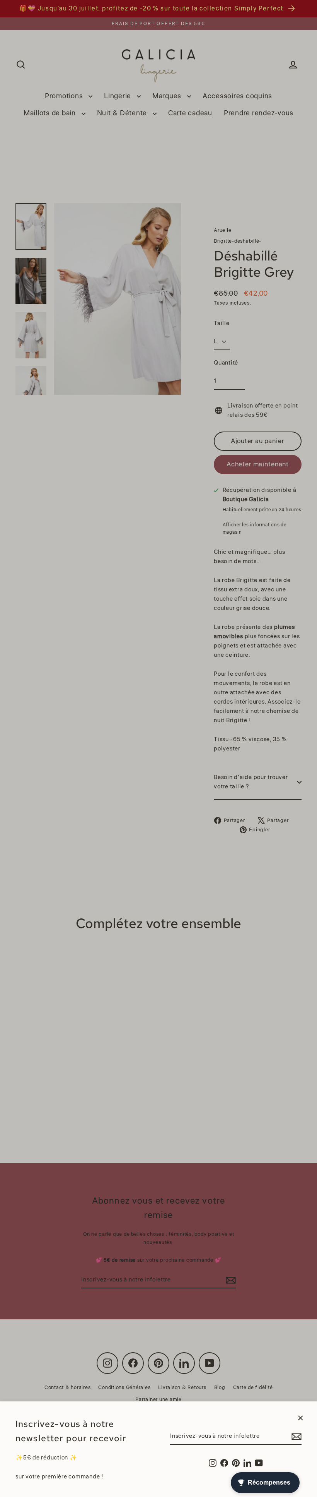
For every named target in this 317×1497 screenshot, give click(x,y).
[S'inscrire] (295, 1436)
